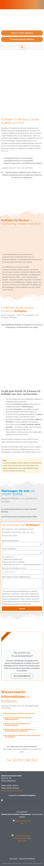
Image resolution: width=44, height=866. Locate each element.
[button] (22, 713)
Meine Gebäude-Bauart (10, 541)
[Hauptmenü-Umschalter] (22, 47)
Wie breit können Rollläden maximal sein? (20, 713)
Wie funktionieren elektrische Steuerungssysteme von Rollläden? (23, 736)
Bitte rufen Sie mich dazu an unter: (14, 568)
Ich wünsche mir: (8, 557)
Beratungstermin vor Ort (12, 564)
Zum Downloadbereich (22, 676)
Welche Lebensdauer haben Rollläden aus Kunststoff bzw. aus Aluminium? (20, 730)
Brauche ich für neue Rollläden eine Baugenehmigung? (17, 724)
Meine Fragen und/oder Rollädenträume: (16, 577)
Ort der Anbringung (9, 549)
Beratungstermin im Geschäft (14, 562)
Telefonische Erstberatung (13, 559)
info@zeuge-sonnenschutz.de (11, 790)
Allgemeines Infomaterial (32, 564)
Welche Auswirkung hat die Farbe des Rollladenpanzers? (18, 718)
